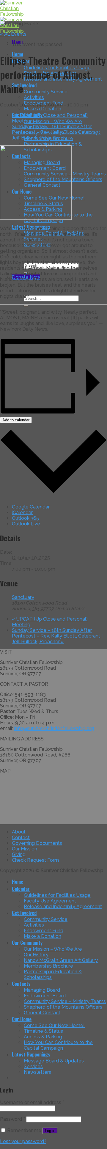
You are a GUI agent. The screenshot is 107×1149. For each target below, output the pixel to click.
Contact (21, 837)
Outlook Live (26, 524)
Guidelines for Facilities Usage (57, 895)
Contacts (21, 983)
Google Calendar (31, 507)
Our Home (22, 1019)
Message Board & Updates (54, 1061)
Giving (19, 854)
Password (12, 1119)
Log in (50, 1130)
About (19, 832)
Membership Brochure (48, 966)
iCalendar (22, 512)
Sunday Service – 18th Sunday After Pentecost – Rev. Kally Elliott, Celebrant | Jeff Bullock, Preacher (57, 132)
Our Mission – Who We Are (53, 121)
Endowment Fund (43, 930)
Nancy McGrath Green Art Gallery (61, 960)
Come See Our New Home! (54, 1025)
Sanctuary (23, 597)
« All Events (13, 34)
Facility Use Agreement (50, 901)
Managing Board (42, 990)
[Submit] (26, 306)
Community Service (45, 92)
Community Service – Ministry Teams (65, 1001)
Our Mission (24, 849)
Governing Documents (37, 843)
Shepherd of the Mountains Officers (63, 1007)
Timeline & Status (43, 1031)
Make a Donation (42, 109)
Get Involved (24, 85)
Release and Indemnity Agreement (63, 906)
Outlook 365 (25, 518)
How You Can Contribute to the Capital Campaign (58, 1045)
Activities (34, 97)
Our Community (27, 942)
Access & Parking (43, 1037)
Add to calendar (15, 420)
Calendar (21, 888)
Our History (36, 955)
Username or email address (32, 1102)
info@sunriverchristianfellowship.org (54, 728)
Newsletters (37, 1072)
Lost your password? (23, 1141)
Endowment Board (45, 996)
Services (33, 1066)
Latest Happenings (31, 1054)
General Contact (42, 1012)
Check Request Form (35, 860)
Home (17, 881)
